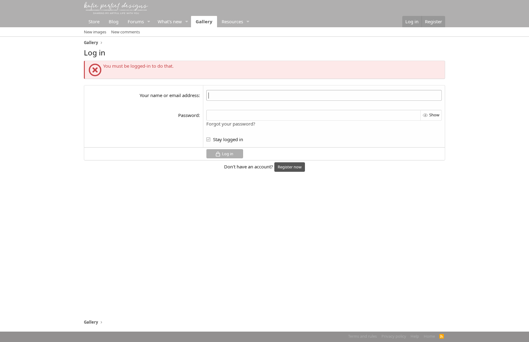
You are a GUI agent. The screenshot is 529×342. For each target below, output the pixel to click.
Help (415, 336)
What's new (170, 21)
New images (95, 32)
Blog (113, 21)
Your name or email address (169, 95)
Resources (232, 21)
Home (429, 336)
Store (93, 21)
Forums (136, 21)
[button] (148, 21)
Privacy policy (393, 336)
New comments (125, 32)
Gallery (204, 21)
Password (188, 115)
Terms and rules (362, 336)
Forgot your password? (230, 124)
